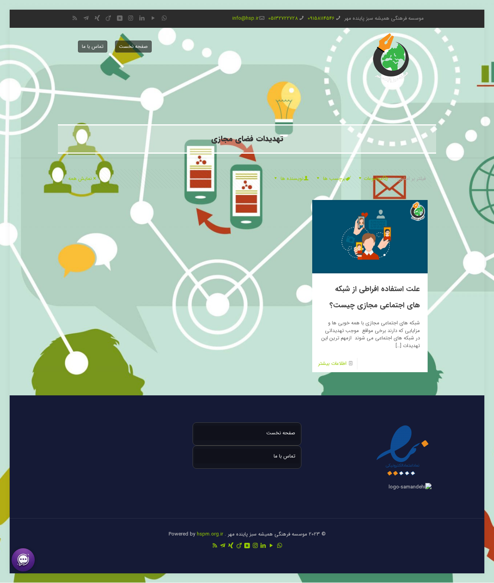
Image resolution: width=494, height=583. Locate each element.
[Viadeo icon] (108, 18)
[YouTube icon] (153, 18)
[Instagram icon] (131, 18)
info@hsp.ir (245, 18)
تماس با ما (92, 46)
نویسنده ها (291, 179)
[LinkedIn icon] (142, 18)
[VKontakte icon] (119, 18)
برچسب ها (333, 179)
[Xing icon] (97, 18)
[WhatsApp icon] (164, 18)
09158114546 (321, 18)
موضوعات (373, 179)
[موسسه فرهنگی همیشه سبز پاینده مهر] (391, 58)
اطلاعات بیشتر (332, 363)
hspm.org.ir (210, 534)
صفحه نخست (133, 46)
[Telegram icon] (86, 18)
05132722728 (283, 18)
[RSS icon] (75, 18)
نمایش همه (80, 179)
